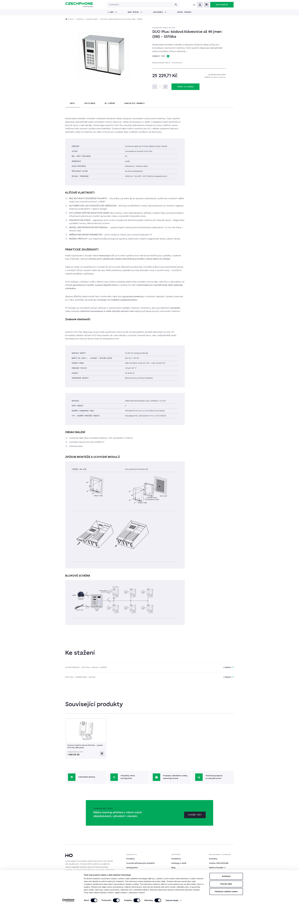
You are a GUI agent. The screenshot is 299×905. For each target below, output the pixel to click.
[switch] (116, 900)
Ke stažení (110, 103)
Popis (72, 103)
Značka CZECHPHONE (218, 863)
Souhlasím (226, 876)
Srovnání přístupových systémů (140, 863)
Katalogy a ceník (178, 863)
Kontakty (213, 859)
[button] (194, 4)
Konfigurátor (132, 868)
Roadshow (176, 859)
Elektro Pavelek (216, 868)
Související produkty (134, 103)
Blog (173, 868)
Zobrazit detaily (172, 900)
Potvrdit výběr (226, 884)
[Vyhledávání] (175, 4)
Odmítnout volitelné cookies (226, 891)
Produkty (130, 859)
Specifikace (90, 103)
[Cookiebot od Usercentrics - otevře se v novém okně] (68, 900)
